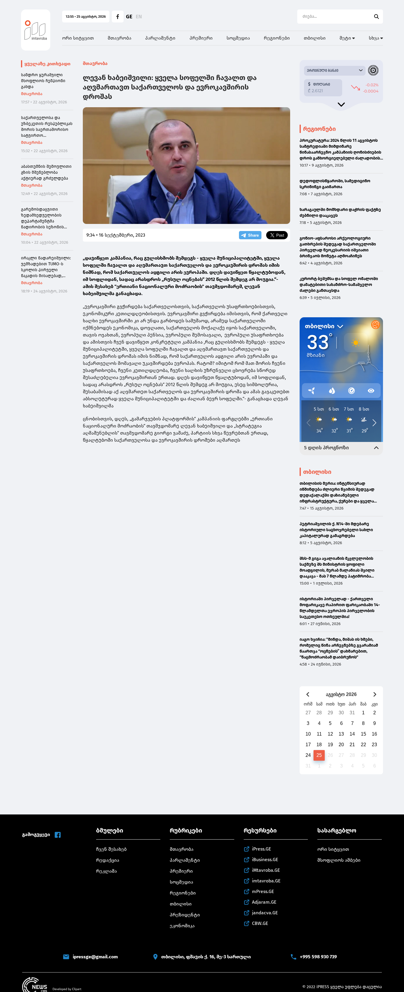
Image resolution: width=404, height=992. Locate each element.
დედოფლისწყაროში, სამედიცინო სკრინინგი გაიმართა (335, 183)
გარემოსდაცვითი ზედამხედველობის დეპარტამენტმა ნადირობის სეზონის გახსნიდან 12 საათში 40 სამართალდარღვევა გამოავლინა (45, 218)
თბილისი (315, 38)
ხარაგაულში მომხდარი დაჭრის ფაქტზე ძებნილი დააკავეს (340, 212)
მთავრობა (119, 38)
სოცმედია (238, 38)
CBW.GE (260, 923)
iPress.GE (261, 849)
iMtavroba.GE (266, 870)
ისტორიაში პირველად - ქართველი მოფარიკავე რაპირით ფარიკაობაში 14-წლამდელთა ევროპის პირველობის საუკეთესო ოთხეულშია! (340, 607)
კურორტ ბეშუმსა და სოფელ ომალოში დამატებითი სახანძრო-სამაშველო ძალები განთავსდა (339, 284)
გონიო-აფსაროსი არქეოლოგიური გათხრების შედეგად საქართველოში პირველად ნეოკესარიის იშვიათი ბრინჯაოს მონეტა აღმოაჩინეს (338, 247)
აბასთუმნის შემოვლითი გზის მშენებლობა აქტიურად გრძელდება (46, 172)
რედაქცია (107, 860)
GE (129, 16)
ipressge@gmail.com (95, 957)
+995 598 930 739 (318, 957)
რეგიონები (277, 38)
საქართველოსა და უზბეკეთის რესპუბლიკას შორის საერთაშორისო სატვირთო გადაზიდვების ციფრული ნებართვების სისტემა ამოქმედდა (47, 127)
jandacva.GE (265, 912)
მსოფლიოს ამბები (339, 860)
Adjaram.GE (264, 902)
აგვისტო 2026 (341, 694)
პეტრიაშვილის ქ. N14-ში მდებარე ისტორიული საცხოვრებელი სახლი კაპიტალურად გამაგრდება (336, 529)
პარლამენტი (160, 38)
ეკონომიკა (182, 925)
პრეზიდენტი (185, 915)
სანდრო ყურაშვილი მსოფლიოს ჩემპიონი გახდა (43, 80)
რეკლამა (106, 871)
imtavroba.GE (266, 881)
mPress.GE (263, 891)
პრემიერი (201, 38)
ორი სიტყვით (78, 38)
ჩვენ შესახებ (111, 849)
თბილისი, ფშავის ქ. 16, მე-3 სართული (206, 957)
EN (139, 16)
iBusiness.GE (265, 859)
